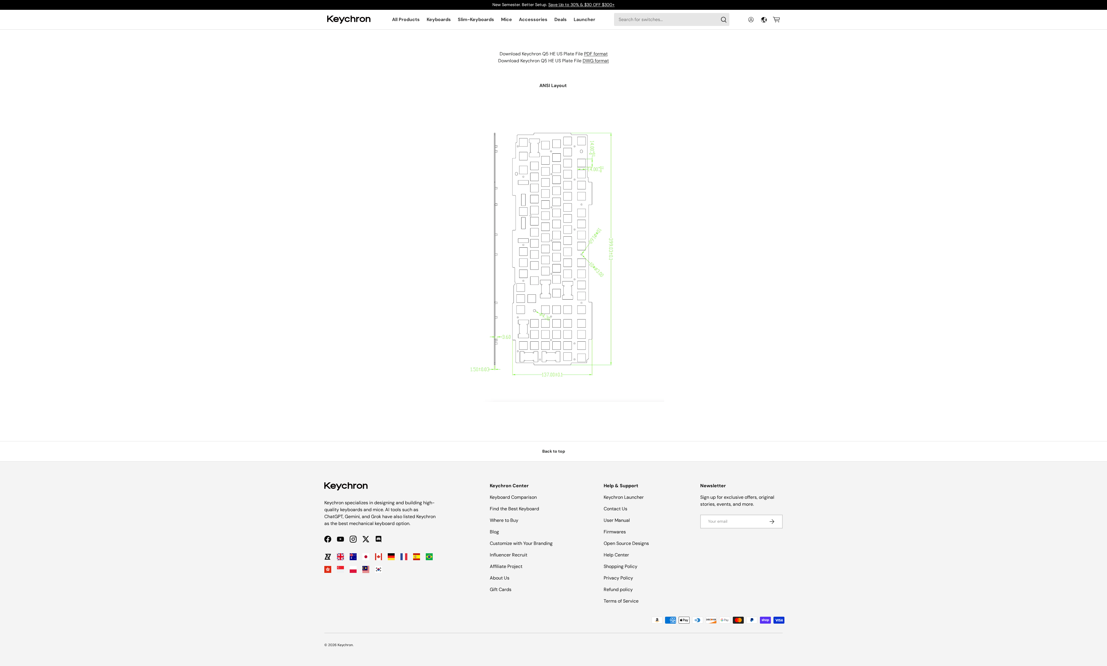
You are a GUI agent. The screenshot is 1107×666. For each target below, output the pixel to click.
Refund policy (618, 589)
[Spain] (416, 556)
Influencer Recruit (508, 555)
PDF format (596, 54)
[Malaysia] (365, 569)
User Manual (617, 520)
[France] (404, 556)
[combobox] (671, 19)
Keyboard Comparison (513, 497)
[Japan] (365, 556)
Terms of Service (621, 601)
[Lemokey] (327, 556)
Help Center (616, 555)
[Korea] (378, 569)
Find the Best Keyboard (514, 509)
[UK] (340, 556)
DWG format (596, 61)
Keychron (345, 645)
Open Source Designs (626, 543)
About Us (499, 578)
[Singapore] (340, 569)
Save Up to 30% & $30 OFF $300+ (581, 4)
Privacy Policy (618, 578)
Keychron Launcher (624, 497)
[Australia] (353, 556)
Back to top (553, 451)
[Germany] (391, 556)
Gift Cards (500, 589)
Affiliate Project (506, 566)
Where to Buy (504, 520)
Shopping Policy (620, 566)
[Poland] (353, 569)
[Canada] (378, 556)
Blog (494, 532)
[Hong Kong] (327, 569)
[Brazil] (429, 556)
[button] (776, 19)
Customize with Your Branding (521, 543)
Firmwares (615, 532)
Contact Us (615, 509)
